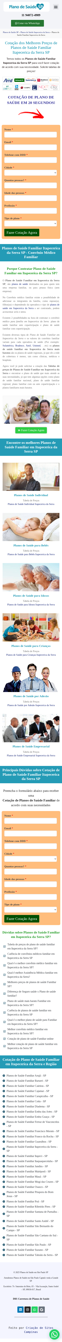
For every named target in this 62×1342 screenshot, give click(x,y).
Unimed (36, 345)
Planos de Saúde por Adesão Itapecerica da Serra (31, 705)
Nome (8, 129)
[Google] (42, 1309)
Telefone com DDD (16, 155)
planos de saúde (20, 284)
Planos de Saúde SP (10, 32)
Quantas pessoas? (15, 180)
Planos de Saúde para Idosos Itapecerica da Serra (31, 604)
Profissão (10, 205)
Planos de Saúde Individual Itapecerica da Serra (31, 504)
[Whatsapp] (35, 1309)
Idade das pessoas (15, 193)
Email (8, 142)
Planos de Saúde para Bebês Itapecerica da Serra (31, 554)
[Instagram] (27, 1309)
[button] (56, 7)
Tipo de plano (13, 218)
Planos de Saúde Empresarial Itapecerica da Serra (31, 755)
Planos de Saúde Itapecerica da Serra (35, 32)
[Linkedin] (20, 1309)
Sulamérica (8, 345)
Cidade (9, 167)
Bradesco (19, 345)
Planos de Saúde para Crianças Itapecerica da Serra (31, 655)
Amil (28, 345)
